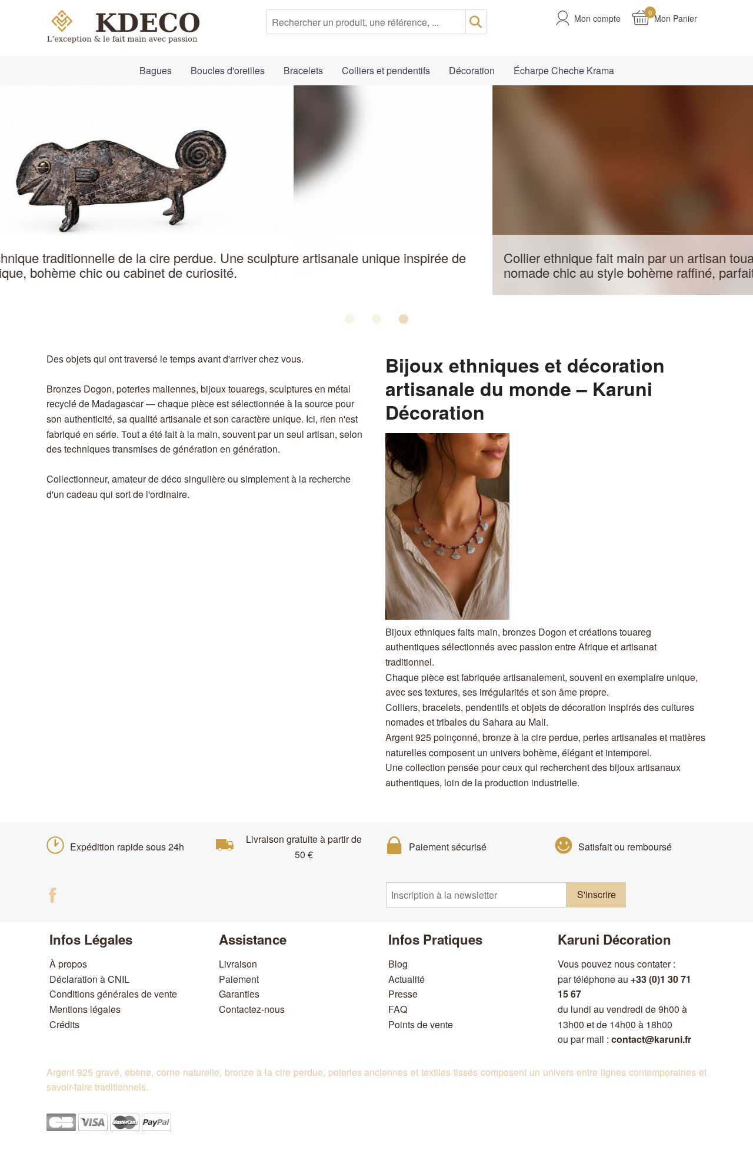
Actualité (406, 979)
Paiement (239, 979)
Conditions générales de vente (113, 994)
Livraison (238, 963)
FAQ (397, 1009)
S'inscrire (596, 894)
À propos (68, 963)
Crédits (64, 1024)
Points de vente (420, 1024)
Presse (403, 994)
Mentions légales (85, 1009)
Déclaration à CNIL (89, 979)
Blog (398, 963)
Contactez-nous (252, 1009)
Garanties (239, 994)
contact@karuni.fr (651, 1039)
